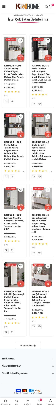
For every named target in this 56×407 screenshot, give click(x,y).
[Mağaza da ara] (47, 6)
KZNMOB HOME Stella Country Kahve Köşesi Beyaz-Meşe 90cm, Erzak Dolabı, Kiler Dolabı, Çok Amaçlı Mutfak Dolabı (41, 74)
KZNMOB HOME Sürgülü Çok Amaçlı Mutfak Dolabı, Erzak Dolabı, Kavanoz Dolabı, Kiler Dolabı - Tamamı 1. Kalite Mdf (14, 301)
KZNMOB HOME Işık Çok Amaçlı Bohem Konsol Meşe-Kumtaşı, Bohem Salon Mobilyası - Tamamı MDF (41, 223)
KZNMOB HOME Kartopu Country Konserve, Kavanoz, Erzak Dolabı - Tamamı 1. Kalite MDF (14, 222)
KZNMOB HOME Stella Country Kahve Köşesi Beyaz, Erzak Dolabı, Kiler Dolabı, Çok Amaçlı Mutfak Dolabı (41, 150)
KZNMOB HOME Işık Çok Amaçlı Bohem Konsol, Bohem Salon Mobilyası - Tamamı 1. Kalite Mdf (41, 298)
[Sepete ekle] (6, 101)
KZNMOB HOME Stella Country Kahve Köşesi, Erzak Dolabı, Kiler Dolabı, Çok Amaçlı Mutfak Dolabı (14, 72)
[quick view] (12, 101)
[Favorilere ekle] (20, 40)
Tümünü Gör (26, 345)
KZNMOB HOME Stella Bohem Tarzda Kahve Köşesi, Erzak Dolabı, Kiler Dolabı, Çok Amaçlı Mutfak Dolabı (14, 150)
